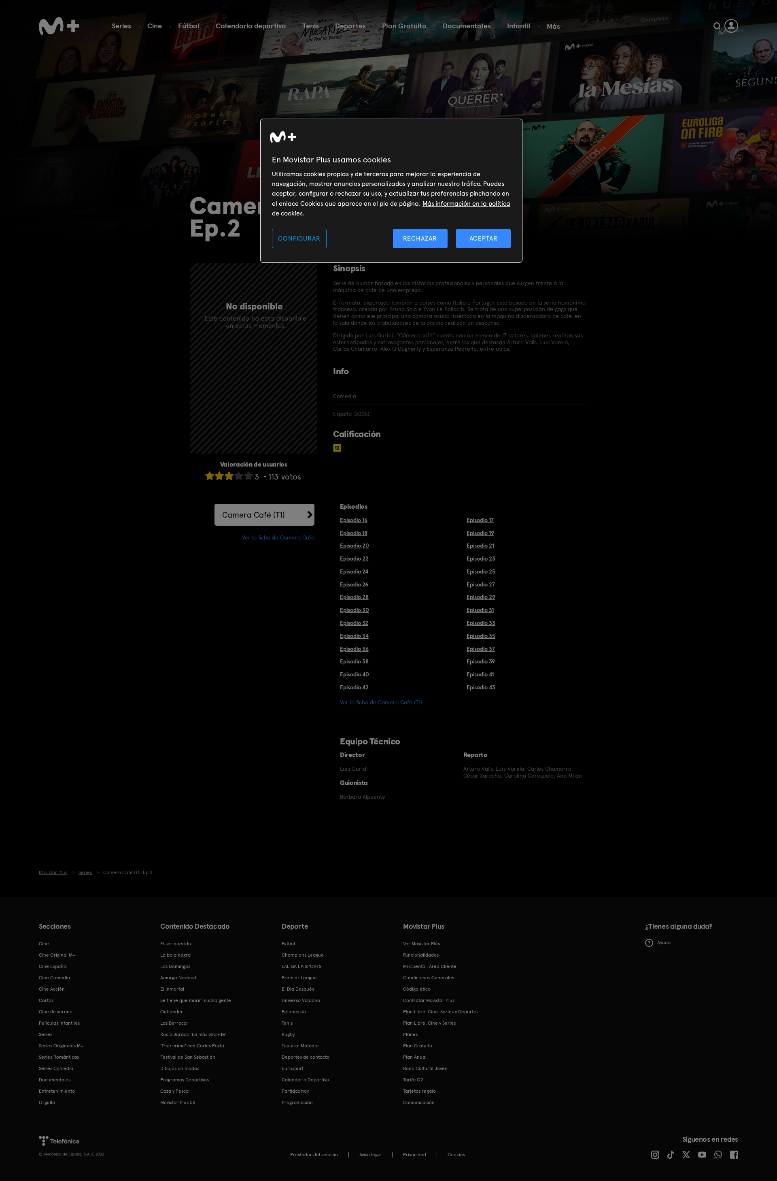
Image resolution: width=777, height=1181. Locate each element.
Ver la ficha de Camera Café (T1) (381, 702)
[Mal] (219, 475)
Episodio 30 (354, 610)
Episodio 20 (354, 545)
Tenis (310, 25)
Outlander (171, 1012)
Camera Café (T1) (253, 515)
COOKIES (456, 1155)
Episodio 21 (480, 545)
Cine (154, 25)
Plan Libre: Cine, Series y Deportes (440, 1012)
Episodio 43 (481, 687)
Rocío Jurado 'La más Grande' (193, 1034)
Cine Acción (52, 989)
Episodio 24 (354, 571)
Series (121, 25)
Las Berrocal (174, 1023)
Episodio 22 (354, 558)
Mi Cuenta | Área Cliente (429, 966)
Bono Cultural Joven (425, 1068)
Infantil (519, 25)
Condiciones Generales (428, 978)
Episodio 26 (354, 584)
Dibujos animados (179, 1068)
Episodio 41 (480, 674)
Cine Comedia (54, 978)
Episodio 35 (481, 636)
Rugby (288, 1034)
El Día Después (298, 989)
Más (553, 26)
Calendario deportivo (251, 25)
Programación (297, 1102)
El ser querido (175, 944)
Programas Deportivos (184, 1080)
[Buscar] (716, 26)
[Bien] (238, 475)
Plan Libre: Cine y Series (429, 1023)
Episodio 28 (354, 597)
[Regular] (229, 475)
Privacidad (414, 1155)
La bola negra (175, 955)
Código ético (417, 989)
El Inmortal (172, 989)
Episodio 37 (481, 649)
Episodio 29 (481, 597)
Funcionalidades (421, 955)
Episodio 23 (481, 558)
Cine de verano (55, 1012)
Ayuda (664, 942)
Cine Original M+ (57, 955)
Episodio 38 (354, 661)
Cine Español (53, 966)
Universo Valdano (301, 1000)
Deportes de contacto (305, 1057)
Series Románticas (59, 1057)
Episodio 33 (481, 623)
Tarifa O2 (413, 1080)
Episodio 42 (354, 687)
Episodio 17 (480, 520)
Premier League (299, 978)
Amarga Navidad (178, 978)
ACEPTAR (483, 238)
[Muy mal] (209, 475)
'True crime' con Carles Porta (192, 1046)
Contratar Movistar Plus (428, 1000)
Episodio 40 (354, 674)
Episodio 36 (354, 649)
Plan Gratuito (404, 25)
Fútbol (189, 25)
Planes (410, 1034)
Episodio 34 (354, 636)
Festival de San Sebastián (187, 1057)
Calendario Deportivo (305, 1080)
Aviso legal (370, 1155)
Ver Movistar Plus (421, 944)
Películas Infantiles (59, 1023)
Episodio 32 (354, 623)
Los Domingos (175, 966)
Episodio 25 (481, 571)
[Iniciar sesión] (731, 26)
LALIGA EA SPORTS (301, 966)
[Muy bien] (248, 475)
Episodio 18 (353, 533)
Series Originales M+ (61, 1046)
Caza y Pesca (174, 1091)
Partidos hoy (295, 1091)
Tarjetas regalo (419, 1091)
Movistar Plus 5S (177, 1102)
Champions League (303, 955)
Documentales (467, 25)
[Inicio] (59, 26)
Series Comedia (56, 1068)
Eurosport (293, 1068)
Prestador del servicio (314, 1155)
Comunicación (419, 1102)
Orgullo (47, 1102)
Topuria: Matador (300, 1046)
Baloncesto (294, 1012)
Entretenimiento (57, 1091)
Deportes (350, 25)
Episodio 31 (480, 610)
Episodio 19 (480, 533)
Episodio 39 (481, 661)
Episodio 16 (353, 520)
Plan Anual (415, 1057)
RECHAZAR (420, 238)
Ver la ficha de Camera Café (278, 537)
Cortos (46, 1000)
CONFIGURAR (299, 238)
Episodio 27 (481, 584)
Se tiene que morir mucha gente (195, 1000)
